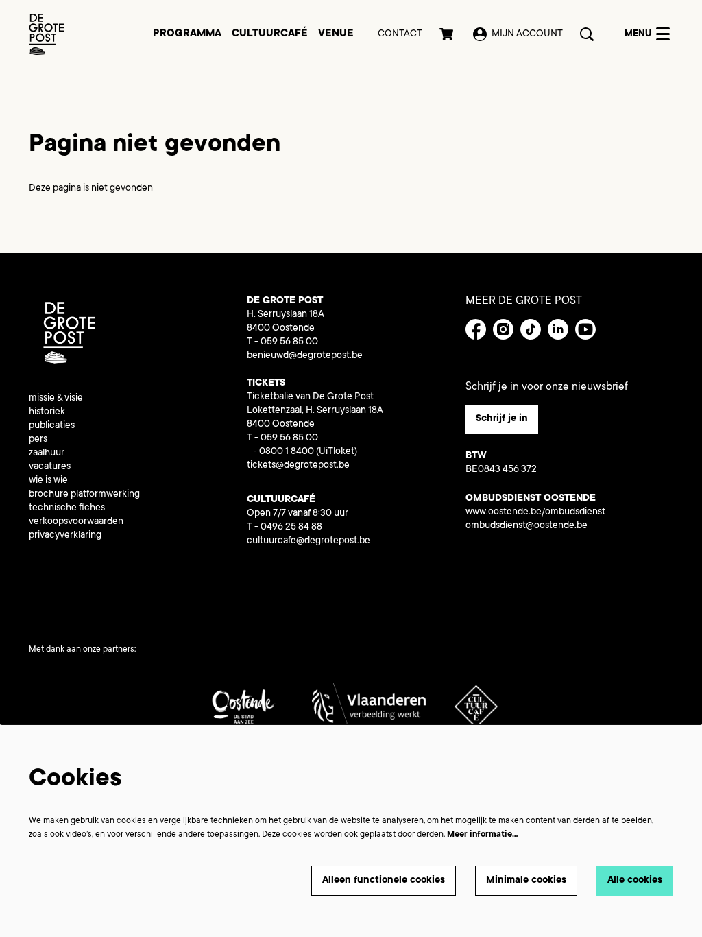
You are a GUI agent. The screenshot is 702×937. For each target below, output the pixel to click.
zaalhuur (46, 453)
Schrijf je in (502, 419)
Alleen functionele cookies (383, 880)
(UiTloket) (336, 452)
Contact (400, 34)
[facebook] (475, 329)
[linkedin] (558, 329)
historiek (47, 412)
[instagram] (503, 329)
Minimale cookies (526, 880)
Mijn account (527, 34)
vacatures (50, 467)
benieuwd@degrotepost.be (305, 356)
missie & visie (56, 398)
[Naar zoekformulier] (587, 34)
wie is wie (48, 480)
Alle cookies (634, 880)
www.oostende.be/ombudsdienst (535, 512)
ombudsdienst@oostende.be (526, 526)
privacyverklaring (65, 535)
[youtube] (585, 329)
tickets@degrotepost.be (298, 465)
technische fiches (67, 508)
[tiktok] (530, 329)
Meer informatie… (482, 835)
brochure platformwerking (84, 494)
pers (38, 439)
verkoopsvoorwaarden (76, 522)
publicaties (52, 425)
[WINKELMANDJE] (447, 34)
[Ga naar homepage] (46, 34)
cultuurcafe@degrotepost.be (308, 541)
